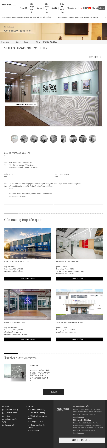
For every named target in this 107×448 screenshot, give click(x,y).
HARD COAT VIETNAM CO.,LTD (16, 261)
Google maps (78, 417)
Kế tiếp (98, 57)
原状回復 (34, 366)
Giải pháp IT (35, 431)
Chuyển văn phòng (38, 410)
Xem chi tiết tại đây (28, 279)
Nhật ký (54, 8)
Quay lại (92, 57)
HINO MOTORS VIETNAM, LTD (67, 261)
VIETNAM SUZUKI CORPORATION (69, 322)
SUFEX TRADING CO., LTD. (46, 42)
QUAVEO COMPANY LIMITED (15, 322)
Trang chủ (23, 8)
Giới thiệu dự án (22, 42)
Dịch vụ (31, 406)
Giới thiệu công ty (11, 410)
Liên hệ (101, 8)
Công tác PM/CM (37, 422)
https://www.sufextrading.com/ (70, 184)
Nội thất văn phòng (38, 413)
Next (98, 93)
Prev (8, 93)
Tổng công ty (71, 8)
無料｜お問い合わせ (82, 440)
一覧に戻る (53, 392)
